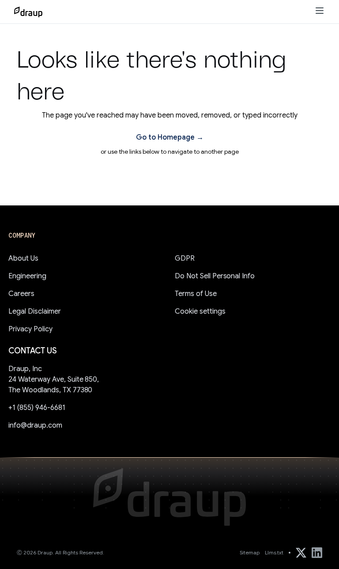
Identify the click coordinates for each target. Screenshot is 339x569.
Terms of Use (196, 293)
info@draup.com (35, 425)
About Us (23, 258)
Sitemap (250, 552)
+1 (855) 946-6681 (36, 407)
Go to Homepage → (169, 137)
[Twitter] (301, 552)
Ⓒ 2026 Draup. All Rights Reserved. (60, 552)
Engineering (27, 276)
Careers (21, 293)
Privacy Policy (30, 329)
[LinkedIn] (317, 552)
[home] (28, 12)
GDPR (185, 258)
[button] (319, 11)
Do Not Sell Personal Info (215, 276)
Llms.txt (274, 552)
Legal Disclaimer (34, 311)
